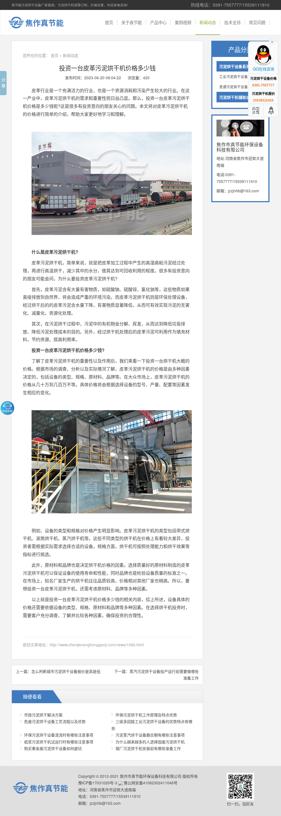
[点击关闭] (272, 41)
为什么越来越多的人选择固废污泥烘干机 (150, 741)
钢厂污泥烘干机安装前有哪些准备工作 (148, 748)
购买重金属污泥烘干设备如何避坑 (53, 748)
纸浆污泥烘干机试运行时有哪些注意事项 (58, 741)
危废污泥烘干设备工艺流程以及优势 (55, 721)
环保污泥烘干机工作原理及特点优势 (146, 715)
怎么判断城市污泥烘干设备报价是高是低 (65, 671)
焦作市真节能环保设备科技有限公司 (40, 22)
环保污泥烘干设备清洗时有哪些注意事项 (58, 735)
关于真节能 (131, 22)
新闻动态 (207, 22)
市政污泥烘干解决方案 (43, 715)
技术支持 (232, 22)
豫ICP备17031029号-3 (97, 782)
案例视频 (183, 22)
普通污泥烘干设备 (233, 86)
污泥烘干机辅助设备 (236, 97)
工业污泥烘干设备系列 (237, 76)
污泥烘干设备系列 (234, 66)
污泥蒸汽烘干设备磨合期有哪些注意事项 (150, 735)
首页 (109, 22)
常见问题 (257, 22)
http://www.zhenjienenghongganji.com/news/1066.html (97, 644)
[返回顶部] (271, 110)
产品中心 (158, 22)
